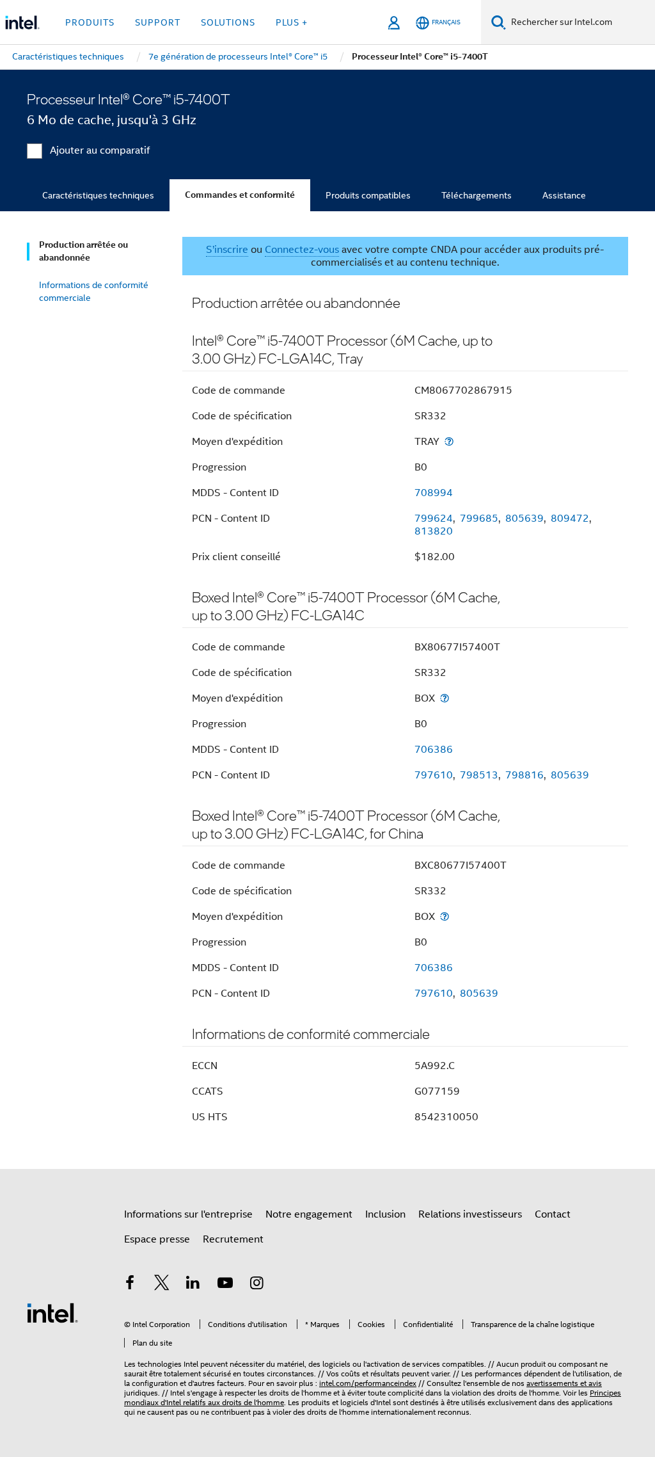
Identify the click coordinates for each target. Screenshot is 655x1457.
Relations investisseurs (470, 1214)
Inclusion (385, 1214)
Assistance (564, 195)
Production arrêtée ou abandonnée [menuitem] (83, 251)
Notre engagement (308, 1214)
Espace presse (157, 1239)
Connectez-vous (302, 249)
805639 (524, 518)
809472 (570, 518)
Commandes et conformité (240, 195)
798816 (524, 775)
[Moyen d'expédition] (449, 441)
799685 (479, 518)
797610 (433, 775)
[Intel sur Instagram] (256, 1284)
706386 (433, 749)
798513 (479, 775)
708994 (433, 493)
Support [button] (157, 22)
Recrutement (233, 1239)
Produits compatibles (368, 195)
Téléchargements (476, 195)
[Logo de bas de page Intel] (52, 1312)
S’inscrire (227, 249)
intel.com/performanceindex (367, 1383)
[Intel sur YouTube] (225, 1284)
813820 (433, 531)
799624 (433, 518)
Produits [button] (89, 22)
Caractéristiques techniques (98, 195)
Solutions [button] (228, 22)
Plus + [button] (292, 22)
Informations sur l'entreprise (188, 1214)
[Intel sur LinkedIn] (193, 1284)
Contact (553, 1214)
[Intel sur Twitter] (162, 1284)
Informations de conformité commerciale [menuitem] (93, 291)
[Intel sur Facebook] (130, 1284)
